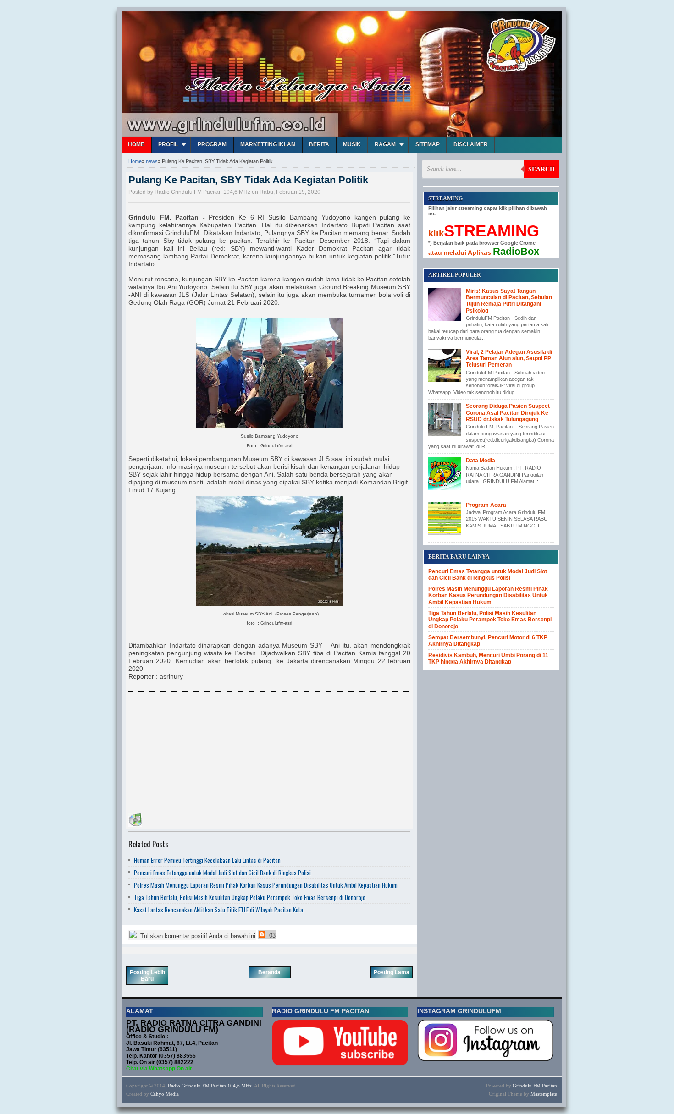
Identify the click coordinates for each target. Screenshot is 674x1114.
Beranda (269, 972)
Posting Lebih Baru (147, 975)
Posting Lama (391, 972)
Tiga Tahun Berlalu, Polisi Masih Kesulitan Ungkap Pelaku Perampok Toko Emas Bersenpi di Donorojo (249, 897)
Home (136, 144)
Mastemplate (543, 1094)
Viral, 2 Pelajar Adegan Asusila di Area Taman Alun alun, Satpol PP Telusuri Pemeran (509, 358)
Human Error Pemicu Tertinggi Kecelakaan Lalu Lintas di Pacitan (207, 860)
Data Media (480, 460)
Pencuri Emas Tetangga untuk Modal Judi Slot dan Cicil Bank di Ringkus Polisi (222, 872)
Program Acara (486, 505)
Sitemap (427, 144)
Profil (168, 144)
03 (271, 935)
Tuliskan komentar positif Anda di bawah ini (196, 936)
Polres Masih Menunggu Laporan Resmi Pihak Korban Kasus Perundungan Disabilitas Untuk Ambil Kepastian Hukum (266, 884)
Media (172, 1094)
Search (541, 169)
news (152, 161)
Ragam (385, 144)
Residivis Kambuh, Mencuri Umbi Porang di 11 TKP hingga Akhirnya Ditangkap (488, 658)
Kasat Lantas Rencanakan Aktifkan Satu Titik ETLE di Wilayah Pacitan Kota (218, 909)
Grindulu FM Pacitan (535, 1085)
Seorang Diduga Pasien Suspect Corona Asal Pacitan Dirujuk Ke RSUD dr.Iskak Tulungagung (508, 413)
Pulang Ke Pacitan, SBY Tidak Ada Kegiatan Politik (248, 180)
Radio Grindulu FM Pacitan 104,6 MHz (210, 1085)
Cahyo (157, 1094)
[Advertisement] (197, 754)
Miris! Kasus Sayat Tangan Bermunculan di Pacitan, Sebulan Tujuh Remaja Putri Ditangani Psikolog (509, 301)
